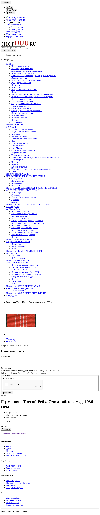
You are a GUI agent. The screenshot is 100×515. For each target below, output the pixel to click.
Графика (15, 199)
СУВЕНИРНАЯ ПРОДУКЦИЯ (20, 288)
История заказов (13, 500)
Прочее (14, 120)
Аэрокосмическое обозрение (24, 139)
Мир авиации (17, 146)
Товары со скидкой (14, 488)
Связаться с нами (13, 466)
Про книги (16, 162)
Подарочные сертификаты (18, 483)
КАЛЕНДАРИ (12, 206)
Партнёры (10, 485)
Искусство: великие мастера (24, 89)
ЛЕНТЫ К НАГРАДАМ (17, 263)
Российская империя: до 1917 (24, 267)
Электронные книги (20, 118)
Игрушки (15, 85)
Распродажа (16, 122)
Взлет (14, 141)
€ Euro (9, 7)
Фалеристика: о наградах (22, 101)
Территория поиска (20, 155)
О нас (8, 446)
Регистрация (17, 27)
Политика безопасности (17, 456)
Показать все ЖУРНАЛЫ (17, 174)
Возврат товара (13, 468)
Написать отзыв (18, 434)
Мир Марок (16, 148)
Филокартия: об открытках (23, 108)
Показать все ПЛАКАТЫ (17, 260)
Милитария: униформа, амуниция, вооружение (32, 94)
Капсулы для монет (20, 216)
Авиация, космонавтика (22, 68)
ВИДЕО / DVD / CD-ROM (18, 242)
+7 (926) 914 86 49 (17, 17)
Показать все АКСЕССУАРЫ (19, 239)
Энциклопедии (18, 246)
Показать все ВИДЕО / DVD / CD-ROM (24, 251)
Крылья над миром (19, 143)
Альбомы (15, 256)
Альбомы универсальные (22, 230)
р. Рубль (10, 13)
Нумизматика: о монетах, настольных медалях (32, 97)
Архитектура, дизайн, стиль (23, 73)
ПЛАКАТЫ (11, 253)
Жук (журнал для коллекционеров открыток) (31, 169)
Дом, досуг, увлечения (21, 82)
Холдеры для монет (20, 218)
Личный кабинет (13, 498)
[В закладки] (2, 395)
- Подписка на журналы (22, 129)
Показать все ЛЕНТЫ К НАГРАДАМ (23, 286)
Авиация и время (19, 136)
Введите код (8, 378)
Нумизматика (17, 164)
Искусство (16, 87)
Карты (14, 202)
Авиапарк (15, 134)
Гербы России (17, 291)
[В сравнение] (5, 395)
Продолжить (7, 393)
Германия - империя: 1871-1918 (25, 272)
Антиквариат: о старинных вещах (26, 71)
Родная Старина (18, 153)
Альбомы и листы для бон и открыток (28, 223)
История (15, 92)
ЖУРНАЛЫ (11, 127)
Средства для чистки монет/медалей (27, 232)
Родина (14, 171)
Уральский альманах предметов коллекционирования (35, 157)
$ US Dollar (11, 10)
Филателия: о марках (20, 106)
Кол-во (4, 426)
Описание (10, 339)
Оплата (9, 451)
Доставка (10, 449)
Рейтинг (4, 373)
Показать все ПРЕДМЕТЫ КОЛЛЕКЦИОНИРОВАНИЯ (31, 188)
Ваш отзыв (6, 368)
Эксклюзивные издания (22, 113)
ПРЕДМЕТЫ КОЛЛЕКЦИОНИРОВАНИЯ (25, 176)
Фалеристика (17, 178)
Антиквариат (17, 160)
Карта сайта (11, 470)
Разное (14, 284)
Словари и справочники (22, 99)
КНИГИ (10, 64)
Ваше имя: (5, 357)
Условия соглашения (15, 453)
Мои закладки (12, 502)
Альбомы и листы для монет (24, 213)
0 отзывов (5, 434)
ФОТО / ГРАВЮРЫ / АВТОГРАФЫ (22, 190)
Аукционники (17, 115)
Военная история (19, 78)
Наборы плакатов (19, 258)
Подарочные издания (20, 66)
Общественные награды (22, 277)
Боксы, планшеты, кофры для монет (27, 220)
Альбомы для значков (21, 225)
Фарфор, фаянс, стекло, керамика (26, 104)
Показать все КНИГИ (16, 125)
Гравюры (15, 195)
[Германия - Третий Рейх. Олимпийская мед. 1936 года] (21, 334)
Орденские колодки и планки (24, 265)
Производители (13, 481)
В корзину (6, 429)
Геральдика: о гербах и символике (26, 80)
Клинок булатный (19, 167)
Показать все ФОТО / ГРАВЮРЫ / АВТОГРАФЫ (28, 204)
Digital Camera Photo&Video (23, 132)
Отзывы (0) (11, 341)
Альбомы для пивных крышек (24, 228)
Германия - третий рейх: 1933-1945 (26, 274)
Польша (14, 279)
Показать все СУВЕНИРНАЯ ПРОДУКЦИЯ (26, 293)
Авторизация (17, 29)
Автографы (16, 192)
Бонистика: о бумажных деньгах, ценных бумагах (33, 75)
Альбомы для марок (20, 211)
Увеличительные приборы (23, 235)
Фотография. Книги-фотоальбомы (26, 111)
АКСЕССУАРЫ (13, 209)
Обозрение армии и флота (23, 150)
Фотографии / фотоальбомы (23, 197)
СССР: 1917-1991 (19, 270)
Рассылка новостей (14, 505)
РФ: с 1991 (16, 281)
